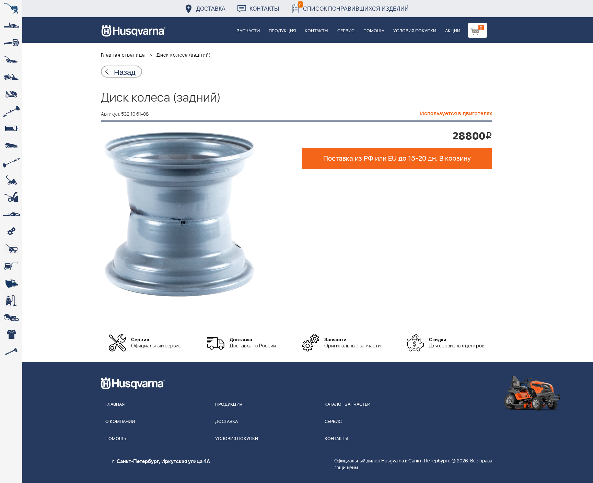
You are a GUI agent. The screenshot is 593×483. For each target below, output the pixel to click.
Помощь (373, 31)
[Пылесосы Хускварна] (11, 300)
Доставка (210, 8)
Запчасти (248, 31)
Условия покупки (414, 31)
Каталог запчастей (347, 404)
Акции (452, 31)
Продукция (282, 31)
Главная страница (123, 55)
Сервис (345, 31)
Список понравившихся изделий (354, 6)
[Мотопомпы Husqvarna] (11, 283)
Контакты (264, 8)
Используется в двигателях (456, 114)
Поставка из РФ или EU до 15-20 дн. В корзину (397, 158)
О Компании (120, 421)
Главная (115, 404)
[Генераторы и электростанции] (11, 248)
